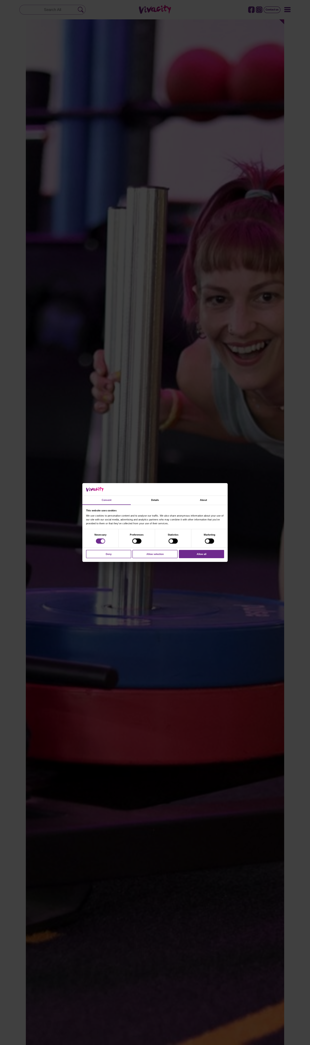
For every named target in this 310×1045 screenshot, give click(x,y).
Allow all (201, 554)
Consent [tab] (106, 500)
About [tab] (203, 500)
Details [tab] (155, 500)
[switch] (136, 541)
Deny (109, 554)
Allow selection (155, 554)
